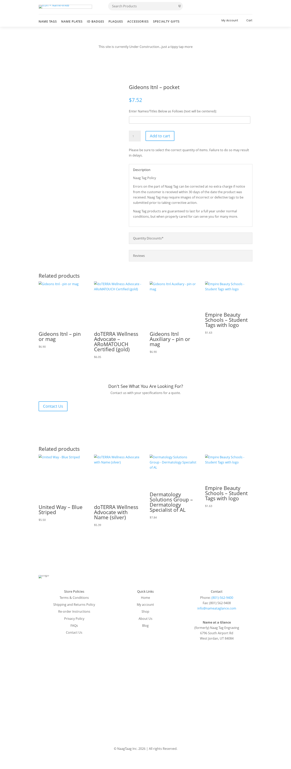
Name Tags (48, 21)
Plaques (115, 21)
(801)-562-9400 (222, 597)
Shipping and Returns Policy (74, 604)
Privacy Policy (74, 618)
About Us (145, 618)
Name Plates (72, 21)
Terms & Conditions (74, 597)
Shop (145, 611)
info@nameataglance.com (216, 608)
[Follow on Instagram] (249, 7)
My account (145, 604)
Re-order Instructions (74, 611)
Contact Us (53, 406)
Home (145, 597)
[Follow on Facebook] (241, 7)
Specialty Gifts (166, 21)
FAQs (74, 625)
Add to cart (160, 136)
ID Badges (95, 21)
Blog (145, 625)
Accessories (138, 21)
